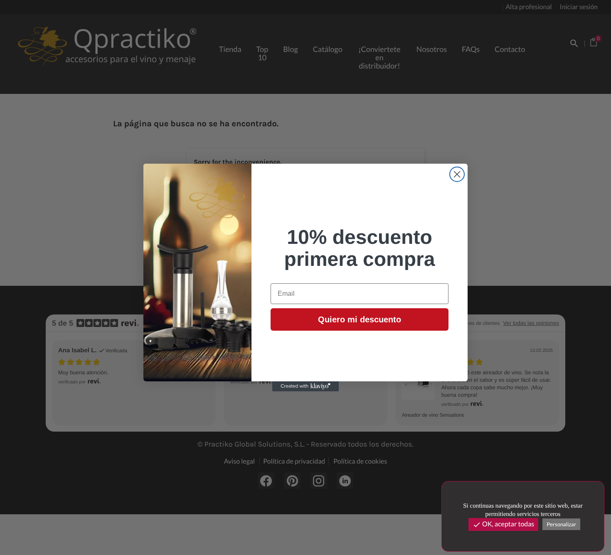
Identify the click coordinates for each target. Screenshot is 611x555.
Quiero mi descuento (359, 319)
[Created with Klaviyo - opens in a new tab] (305, 386)
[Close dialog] (457, 174)
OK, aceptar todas (504, 524)
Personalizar (561, 524)
